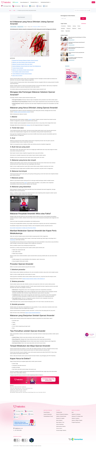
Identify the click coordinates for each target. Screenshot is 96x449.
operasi (29, 119)
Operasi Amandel (13, 26)
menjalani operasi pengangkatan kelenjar (22, 111)
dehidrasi (28, 125)
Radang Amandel (20, 26)
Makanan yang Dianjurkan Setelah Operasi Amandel (22, 69)
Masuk (93, 2)
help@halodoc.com (18, 428)
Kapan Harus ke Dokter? (17, 75)
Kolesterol (68, 28)
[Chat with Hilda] (89, 334)
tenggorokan (12, 239)
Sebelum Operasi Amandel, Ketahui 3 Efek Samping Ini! (33, 278)
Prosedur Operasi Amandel (17, 68)
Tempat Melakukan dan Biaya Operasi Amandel (22, 73)
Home (10, 10)
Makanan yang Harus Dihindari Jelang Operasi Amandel (23, 62)
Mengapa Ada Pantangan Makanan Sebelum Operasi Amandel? (25, 60)
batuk (25, 182)
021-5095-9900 (17, 430)
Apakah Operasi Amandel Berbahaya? (32, 312)
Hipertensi (74, 28)
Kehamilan (63, 28)
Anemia (79, 28)
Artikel (14, 10)
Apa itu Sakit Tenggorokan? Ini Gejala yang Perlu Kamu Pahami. (23, 227)
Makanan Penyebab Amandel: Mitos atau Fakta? (22, 64)
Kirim (83, 18)
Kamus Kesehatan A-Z (24, 2)
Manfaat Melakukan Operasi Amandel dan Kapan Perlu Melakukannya (26, 66)
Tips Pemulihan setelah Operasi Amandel (20, 71)
